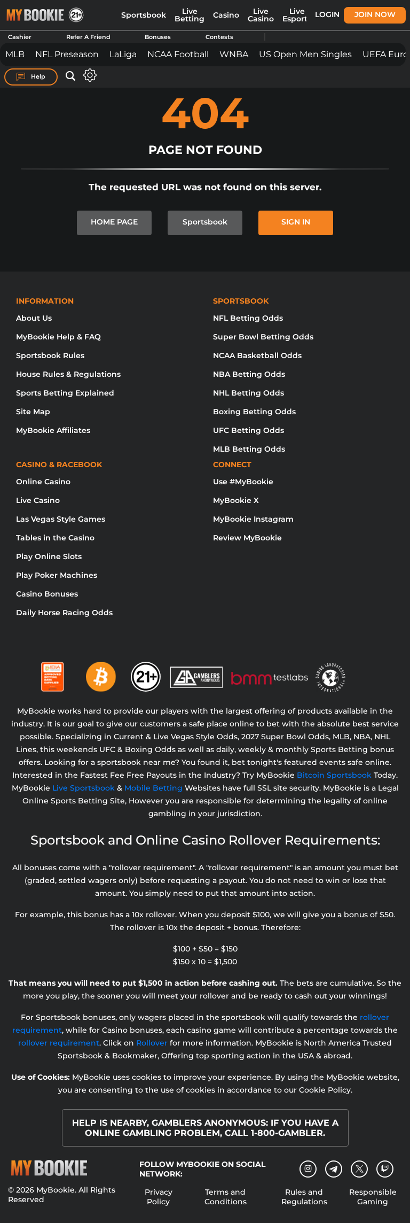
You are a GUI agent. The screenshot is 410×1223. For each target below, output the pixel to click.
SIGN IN (295, 222)
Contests (219, 37)
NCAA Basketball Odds (257, 355)
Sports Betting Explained (65, 393)
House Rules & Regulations (68, 374)
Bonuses (158, 37)
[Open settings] (88, 75)
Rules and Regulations (304, 1196)
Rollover (152, 1043)
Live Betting (189, 15)
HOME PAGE (114, 222)
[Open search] (70, 76)
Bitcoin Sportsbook (334, 775)
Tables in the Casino (55, 538)
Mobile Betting (153, 788)
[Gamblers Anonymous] (197, 672)
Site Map (33, 411)
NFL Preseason (67, 54)
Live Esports (296, 15)
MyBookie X (236, 500)
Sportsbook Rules (50, 355)
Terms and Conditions (225, 1196)
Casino (226, 15)
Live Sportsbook (83, 788)
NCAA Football (178, 54)
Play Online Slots (49, 556)
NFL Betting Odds (248, 318)
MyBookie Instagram (253, 519)
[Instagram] (308, 1169)
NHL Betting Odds (248, 393)
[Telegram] (333, 1169)
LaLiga (123, 54)
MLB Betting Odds (249, 449)
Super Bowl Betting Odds (263, 337)
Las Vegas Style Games (60, 519)
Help (37, 76)
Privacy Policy (158, 1196)
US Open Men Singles (305, 54)
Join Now (375, 14)
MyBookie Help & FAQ (58, 337)
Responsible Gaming (373, 1196)
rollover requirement (58, 1043)
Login (327, 14)
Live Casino (261, 15)
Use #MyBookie (243, 481)
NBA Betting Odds (249, 374)
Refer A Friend (88, 37)
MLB (15, 54)
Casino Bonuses (47, 594)
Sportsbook (143, 15)
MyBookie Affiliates (53, 430)
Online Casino (43, 481)
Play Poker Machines (56, 575)
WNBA (233, 54)
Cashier (19, 37)
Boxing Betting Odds (254, 411)
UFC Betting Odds (248, 430)
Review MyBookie (247, 538)
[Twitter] (359, 1168)
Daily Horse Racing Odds (64, 612)
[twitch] (385, 1169)
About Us (34, 318)
